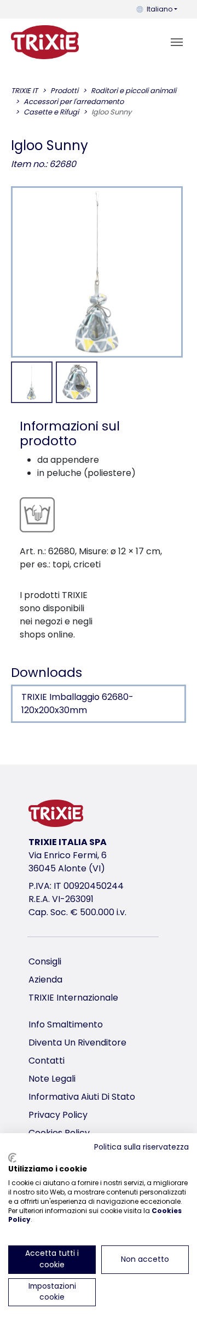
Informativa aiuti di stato (81, 1096)
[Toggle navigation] (176, 42)
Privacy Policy (58, 1115)
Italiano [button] (159, 9)
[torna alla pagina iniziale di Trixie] (45, 42)
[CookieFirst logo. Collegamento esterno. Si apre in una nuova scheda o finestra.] (12, 1158)
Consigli (44, 961)
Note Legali (52, 1078)
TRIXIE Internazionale (73, 997)
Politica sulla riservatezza (141, 1147)
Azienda (45, 979)
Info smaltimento (65, 1024)
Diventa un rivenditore (77, 1042)
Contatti (46, 1060)
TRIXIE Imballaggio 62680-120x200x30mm (77, 703)
